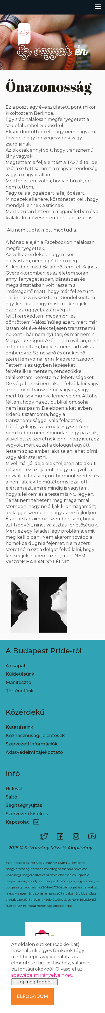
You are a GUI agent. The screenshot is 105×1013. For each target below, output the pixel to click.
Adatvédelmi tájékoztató (34, 752)
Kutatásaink (19, 727)
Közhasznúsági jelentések (35, 735)
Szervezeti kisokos (27, 813)
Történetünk (20, 690)
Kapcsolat (17, 822)
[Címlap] (52, 66)
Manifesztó (18, 682)
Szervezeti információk (32, 744)
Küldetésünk (20, 674)
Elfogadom (32, 996)
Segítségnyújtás (24, 805)
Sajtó (11, 797)
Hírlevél (14, 788)
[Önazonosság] (39, 631)
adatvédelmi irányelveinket (41, 975)
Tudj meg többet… (34, 982)
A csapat (16, 665)
